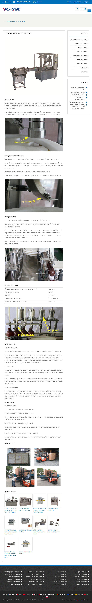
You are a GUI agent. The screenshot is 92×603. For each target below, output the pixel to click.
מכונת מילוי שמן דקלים (80, 576)
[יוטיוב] (77, 9)
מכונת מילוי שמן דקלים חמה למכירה (53, 509)
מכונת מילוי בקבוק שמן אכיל (34, 576)
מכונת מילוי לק (82, 572)
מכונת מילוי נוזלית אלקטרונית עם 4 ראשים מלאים (39, 532)
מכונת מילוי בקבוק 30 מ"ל (12, 574)
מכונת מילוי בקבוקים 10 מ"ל (12, 572)
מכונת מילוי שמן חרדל (58, 584)
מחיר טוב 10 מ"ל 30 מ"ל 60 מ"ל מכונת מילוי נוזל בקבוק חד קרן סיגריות (11, 510)
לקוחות (86, 2)
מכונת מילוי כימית (15, 584)
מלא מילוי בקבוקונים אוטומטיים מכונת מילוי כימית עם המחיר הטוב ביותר (10, 554)
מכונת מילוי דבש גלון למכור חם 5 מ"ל (25, 531)
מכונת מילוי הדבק (82, 579)
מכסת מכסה (83, 68)
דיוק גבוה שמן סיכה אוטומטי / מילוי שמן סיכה (54, 531)
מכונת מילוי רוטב (82, 52)
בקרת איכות (77, 2)
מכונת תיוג (84, 72)
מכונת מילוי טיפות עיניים (35, 584)
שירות (69, 2)
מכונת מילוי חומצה (14, 576)
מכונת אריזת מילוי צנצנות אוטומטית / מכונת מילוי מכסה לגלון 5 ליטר (39, 510)
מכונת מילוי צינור (82, 64)
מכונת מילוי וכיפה (82, 60)
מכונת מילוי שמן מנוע (36, 579)
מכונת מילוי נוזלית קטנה (80, 56)
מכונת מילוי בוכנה (81, 581)
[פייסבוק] (81, 9)
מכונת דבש (61, 572)
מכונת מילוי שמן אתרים (35, 581)
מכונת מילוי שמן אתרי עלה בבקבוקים (25, 552)
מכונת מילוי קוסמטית (81, 43)
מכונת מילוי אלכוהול (14, 579)
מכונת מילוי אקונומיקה (13, 581)
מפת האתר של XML (67, 600)
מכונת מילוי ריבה (59, 574)
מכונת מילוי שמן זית (81, 574)
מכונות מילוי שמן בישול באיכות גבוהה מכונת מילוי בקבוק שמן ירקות (11, 532)
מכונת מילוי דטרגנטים (36, 574)
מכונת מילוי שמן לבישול (35, 572)
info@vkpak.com (8, 2)
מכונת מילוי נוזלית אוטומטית (79, 39)
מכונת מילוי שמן (82, 48)
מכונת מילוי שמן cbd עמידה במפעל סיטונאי (24, 509)
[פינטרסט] (85, 9)
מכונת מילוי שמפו (82, 584)
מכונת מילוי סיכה (59, 576)
